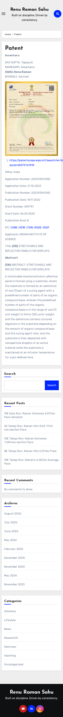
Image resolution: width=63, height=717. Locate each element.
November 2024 (14, 566)
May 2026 (10, 540)
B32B (37, 227)
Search (10, 374)
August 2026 (12, 513)
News (7, 629)
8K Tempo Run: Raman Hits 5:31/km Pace (30, 451)
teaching (10, 655)
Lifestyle (10, 620)
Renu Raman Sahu (29, 9)
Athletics (10, 611)
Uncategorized (14, 664)
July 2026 (10, 522)
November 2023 (14, 584)
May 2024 (10, 575)
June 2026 (11, 531)
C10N (30, 227)
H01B (22, 227)
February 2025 (13, 549)
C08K (14, 227)
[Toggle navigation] (3, 14)
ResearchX (11, 637)
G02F (46, 227)
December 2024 (14, 557)
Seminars (10, 646)
